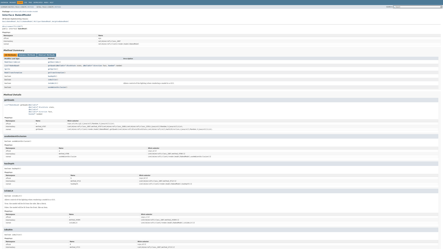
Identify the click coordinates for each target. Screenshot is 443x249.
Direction (97, 66)
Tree (30, 2)
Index (46, 2)
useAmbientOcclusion (57, 87)
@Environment (7, 26)
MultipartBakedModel (42, 21)
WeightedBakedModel (60, 21)
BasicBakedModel (9, 21)
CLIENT (18, 26)
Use (25, 2)
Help (51, 2)
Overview (4, 2)
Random (111, 66)
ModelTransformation (13, 73)
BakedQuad (14, 66)
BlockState (71, 66)
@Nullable (60, 66)
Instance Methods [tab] (27, 55)
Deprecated (38, 2)
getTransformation (56, 73)
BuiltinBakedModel (25, 21)
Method (31, 7)
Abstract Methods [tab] (46, 55)
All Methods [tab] (10, 55)
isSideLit (52, 83)
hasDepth (51, 76)
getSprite (52, 69)
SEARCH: (389, 7)
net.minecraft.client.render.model (24, 11)
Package (12, 2)
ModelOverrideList (12, 62)
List (6, 66)
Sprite (7, 69)
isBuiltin (52, 80)
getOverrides (53, 62)
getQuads (51, 66)
